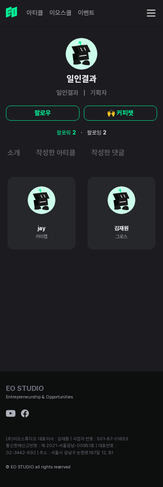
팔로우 (42, 113)
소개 (14, 152)
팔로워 (66, 132)
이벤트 (86, 13)
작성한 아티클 (56, 152)
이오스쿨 (60, 13)
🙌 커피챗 (120, 113)
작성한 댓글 (108, 152)
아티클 (35, 13)
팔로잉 (96, 132)
